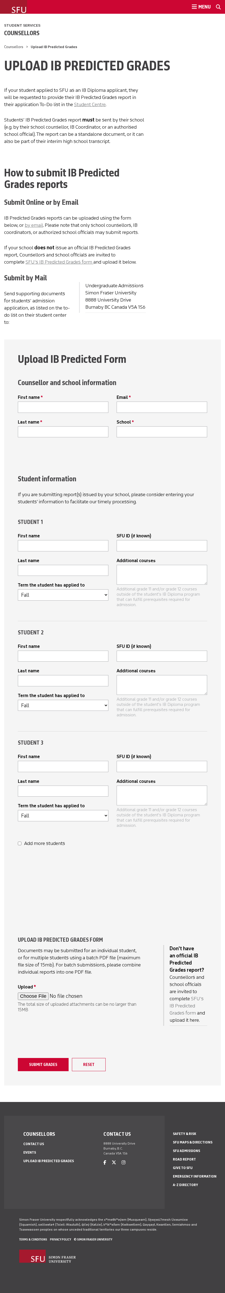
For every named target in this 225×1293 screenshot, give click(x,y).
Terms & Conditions (33, 1239)
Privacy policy (60, 1239)
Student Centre (90, 104)
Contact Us (33, 1144)
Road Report (184, 1159)
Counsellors (22, 33)
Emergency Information (194, 1176)
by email (34, 225)
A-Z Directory (185, 1185)
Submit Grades (43, 1064)
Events (29, 1152)
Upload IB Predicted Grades (48, 1161)
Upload (25, 987)
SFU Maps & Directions (192, 1142)
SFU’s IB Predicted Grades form (59, 262)
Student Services (22, 25)
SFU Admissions (186, 1150)
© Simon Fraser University (93, 1239)
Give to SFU (183, 1167)
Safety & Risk (184, 1133)
